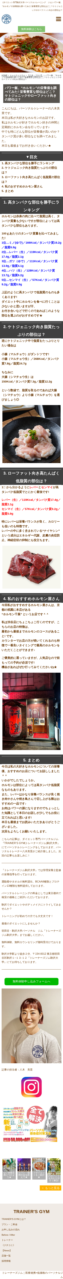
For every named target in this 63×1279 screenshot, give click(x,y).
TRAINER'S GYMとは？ (14, 1219)
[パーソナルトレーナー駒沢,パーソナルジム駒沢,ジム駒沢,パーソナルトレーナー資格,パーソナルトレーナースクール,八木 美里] (31, 1098)
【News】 (7, 1250)
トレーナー (7, 1240)
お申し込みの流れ (11, 1229)
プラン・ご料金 (9, 1224)
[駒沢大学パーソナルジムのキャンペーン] (31, 1152)
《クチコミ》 (8, 1245)
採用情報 (6, 1261)
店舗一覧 (6, 1255)
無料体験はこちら (31, 29)
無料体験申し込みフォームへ (31, 981)
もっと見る (52, 1188)
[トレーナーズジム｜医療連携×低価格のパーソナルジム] (6, 18)
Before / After (8, 1235)
